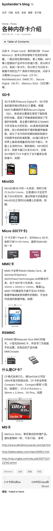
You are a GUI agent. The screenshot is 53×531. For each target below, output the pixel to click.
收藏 (30, 471)
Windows (8, 471)
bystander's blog (16, 4)
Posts (14, 23)
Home (5, 23)
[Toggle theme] (32, 4)
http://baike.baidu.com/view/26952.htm (25, 451)
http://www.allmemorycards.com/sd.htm (26, 445)
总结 (20, 471)
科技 (39, 471)
